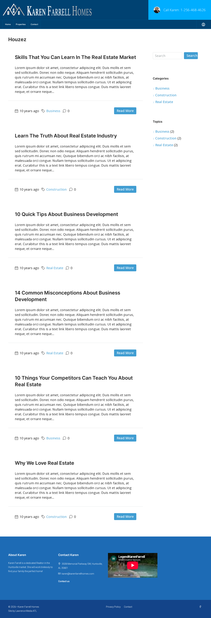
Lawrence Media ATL (26, 611)
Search (192, 55)
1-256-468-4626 (193, 10)
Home (8, 24)
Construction (56, 189)
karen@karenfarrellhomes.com (78, 573)
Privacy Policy (113, 606)
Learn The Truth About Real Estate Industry (66, 136)
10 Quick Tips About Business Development (66, 214)
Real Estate (54, 268)
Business (53, 111)
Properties (21, 24)
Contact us (64, 581)
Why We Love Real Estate (44, 463)
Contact (34, 24)
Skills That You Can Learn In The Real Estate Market (75, 57)
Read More (125, 110)
